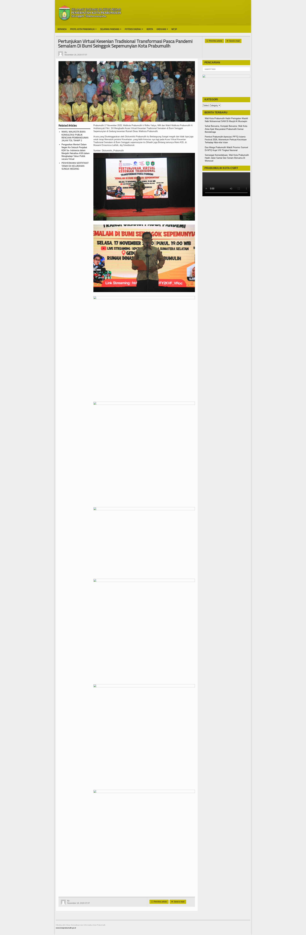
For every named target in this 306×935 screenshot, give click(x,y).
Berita (150, 29)
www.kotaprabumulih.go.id (66, 928)
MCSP (174, 29)
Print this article (214, 41)
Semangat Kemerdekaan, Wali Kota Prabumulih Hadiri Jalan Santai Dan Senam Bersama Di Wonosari (227, 158)
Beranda (62, 29)
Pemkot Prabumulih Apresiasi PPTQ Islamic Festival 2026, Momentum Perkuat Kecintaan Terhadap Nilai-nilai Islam (226, 140)
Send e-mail (233, 41)
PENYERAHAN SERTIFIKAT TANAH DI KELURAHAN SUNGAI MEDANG (75, 166)
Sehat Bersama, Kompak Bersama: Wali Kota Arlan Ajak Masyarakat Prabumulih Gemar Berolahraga (226, 129)
